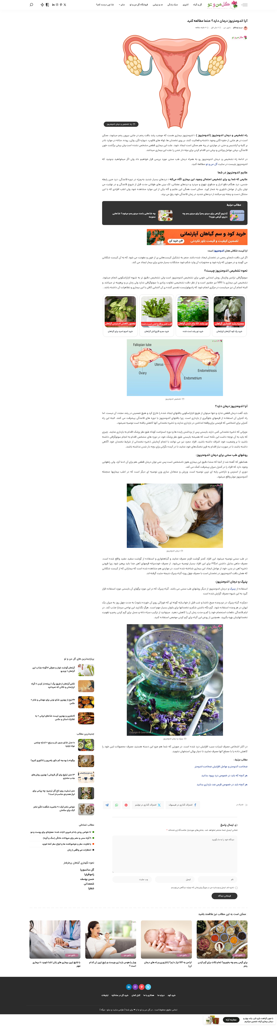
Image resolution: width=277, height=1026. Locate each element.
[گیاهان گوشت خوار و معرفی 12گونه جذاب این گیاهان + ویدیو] (86, 670)
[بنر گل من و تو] (197, 237)
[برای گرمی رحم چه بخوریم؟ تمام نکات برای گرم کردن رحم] (222, 939)
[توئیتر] (64, 5)
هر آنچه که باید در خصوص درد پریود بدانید (224, 776)
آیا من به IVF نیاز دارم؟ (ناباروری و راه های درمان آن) (168, 964)
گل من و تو (212, 164)
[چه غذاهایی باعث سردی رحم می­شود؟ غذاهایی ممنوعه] (138, 215)
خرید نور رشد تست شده (193, 331)
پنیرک (233, 589)
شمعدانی (89, 884)
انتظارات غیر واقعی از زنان (79, 850)
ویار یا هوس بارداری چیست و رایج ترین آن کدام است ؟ (112, 964)
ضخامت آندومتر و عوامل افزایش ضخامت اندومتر (221, 767)
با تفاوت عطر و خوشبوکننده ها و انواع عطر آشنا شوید (66, 844)
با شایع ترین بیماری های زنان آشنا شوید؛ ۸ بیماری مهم (56, 964)
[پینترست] (61, 5)
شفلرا (91, 889)
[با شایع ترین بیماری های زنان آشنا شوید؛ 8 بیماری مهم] (54, 939)
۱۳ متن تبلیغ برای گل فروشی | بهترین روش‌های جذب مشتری (53, 776)
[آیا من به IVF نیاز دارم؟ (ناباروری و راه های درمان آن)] (166, 939)
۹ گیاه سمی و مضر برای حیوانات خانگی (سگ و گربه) (67, 838)
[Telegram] (107, 805)
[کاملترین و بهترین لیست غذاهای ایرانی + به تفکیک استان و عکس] (86, 718)
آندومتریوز (219, 251)
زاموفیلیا (89, 875)
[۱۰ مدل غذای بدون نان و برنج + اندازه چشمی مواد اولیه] (86, 745)
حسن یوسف (87, 879)
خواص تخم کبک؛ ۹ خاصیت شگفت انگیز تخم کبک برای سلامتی (54, 808)
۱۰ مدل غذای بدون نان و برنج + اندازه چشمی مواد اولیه (54, 744)
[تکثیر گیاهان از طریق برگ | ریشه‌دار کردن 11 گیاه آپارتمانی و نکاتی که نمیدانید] (86, 686)
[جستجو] (31, 5)
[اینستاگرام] (57, 5)
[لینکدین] (53, 5)
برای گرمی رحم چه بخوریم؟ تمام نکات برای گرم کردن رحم (223, 964)
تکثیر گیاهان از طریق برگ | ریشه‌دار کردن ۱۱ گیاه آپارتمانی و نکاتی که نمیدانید (53, 685)
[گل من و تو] (222, 5)
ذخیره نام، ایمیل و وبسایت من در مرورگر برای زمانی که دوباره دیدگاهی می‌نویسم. (202, 887)
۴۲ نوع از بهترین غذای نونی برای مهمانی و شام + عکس (53, 701)
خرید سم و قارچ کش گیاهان (156, 331)
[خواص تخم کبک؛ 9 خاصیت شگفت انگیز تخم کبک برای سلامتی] (86, 809)
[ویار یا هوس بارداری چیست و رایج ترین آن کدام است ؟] (110, 939)
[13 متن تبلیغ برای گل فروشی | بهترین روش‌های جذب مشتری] (86, 777)
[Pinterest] (126, 805)
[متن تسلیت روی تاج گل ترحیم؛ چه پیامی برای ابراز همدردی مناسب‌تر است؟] (86, 793)
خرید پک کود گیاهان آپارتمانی (229, 331)
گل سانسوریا (87, 870)
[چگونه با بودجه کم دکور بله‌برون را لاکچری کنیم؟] (86, 761)
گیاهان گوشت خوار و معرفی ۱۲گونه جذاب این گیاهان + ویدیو (53, 669)
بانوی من (227, 27)
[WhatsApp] (117, 805)
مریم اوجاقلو (238, 27)
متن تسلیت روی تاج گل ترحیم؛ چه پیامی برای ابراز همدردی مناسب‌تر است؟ (54, 792)
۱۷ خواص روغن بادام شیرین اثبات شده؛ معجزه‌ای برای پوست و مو (60, 832)
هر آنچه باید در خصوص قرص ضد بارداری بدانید (222, 785)
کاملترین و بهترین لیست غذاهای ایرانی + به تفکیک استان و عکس (55, 717)
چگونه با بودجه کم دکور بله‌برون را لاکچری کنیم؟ (53, 760)
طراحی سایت (118, 1010)
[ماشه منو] (243, 5)
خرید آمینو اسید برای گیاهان (120, 331)
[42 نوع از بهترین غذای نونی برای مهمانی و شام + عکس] (86, 702)
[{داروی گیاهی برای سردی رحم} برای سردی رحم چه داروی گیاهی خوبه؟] (210, 215)
